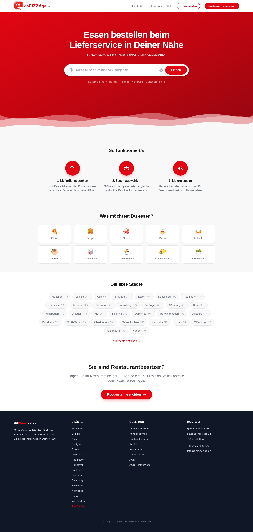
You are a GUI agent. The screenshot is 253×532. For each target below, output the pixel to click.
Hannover (57, 305)
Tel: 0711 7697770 (198, 445)
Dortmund (104, 305)
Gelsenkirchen (133, 322)
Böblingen (152, 305)
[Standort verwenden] (161, 70)
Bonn (198, 305)
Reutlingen (193, 296)
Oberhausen (104, 322)
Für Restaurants (139, 428)
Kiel (99, 313)
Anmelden (190, 5)
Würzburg (202, 322)
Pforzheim (50, 322)
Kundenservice (138, 433)
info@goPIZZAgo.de (199, 450)
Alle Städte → (80, 506)
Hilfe (169, 5)
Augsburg (128, 305)
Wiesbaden (55, 313)
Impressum (136, 449)
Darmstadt (143, 313)
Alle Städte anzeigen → (126, 340)
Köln (162, 81)
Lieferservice (155, 5)
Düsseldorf (167, 296)
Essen (144, 296)
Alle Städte (137, 5)
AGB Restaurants (139, 464)
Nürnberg (177, 305)
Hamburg (137, 81)
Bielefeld (119, 313)
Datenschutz (136, 454)
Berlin (125, 81)
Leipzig (82, 296)
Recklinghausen (172, 313)
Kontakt (133, 444)
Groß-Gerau (76, 322)
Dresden (79, 313)
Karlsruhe (160, 322)
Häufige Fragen (138, 438)
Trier (181, 322)
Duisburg (199, 313)
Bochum (80, 305)
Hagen (139, 330)
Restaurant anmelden (221, 5)
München (151, 81)
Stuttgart (114, 81)
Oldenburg (116, 330)
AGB (132, 459)
